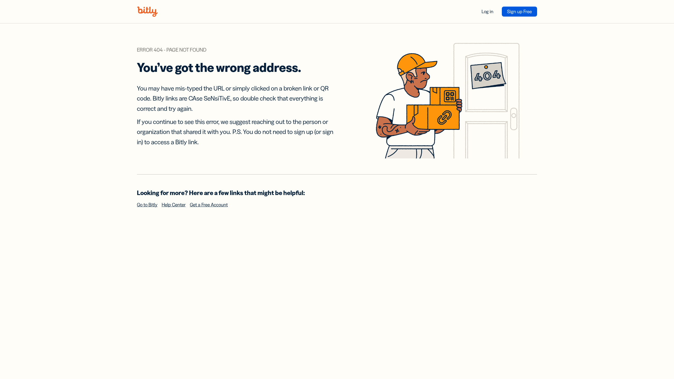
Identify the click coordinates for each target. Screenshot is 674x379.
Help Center (174, 205)
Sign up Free (519, 11)
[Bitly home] (147, 11)
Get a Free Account (209, 205)
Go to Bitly (147, 205)
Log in (487, 11)
